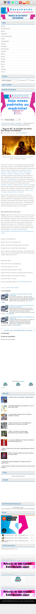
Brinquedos (4, 33)
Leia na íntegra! (10, 313)
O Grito (21, 172)
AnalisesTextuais (5, 28)
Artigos (3, 31)
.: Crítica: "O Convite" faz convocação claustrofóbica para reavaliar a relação (18, 432)
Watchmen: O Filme (6, 184)
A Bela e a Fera (29, 190)
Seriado (3, 61)
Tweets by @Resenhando (18, 476)
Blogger (22, 381)
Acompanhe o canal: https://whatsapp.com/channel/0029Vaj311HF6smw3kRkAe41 (18, 508)
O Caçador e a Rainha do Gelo (9, 192)
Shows (3, 64)
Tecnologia (18, 123)
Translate (31, 80)
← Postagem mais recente (9, 330)
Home (3, 123)
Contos (3, 38)
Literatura (3, 51)
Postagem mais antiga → (27, 330)
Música (3, 54)
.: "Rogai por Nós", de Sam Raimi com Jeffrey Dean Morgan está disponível (16, 129)
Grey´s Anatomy (24, 184)
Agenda (3, 26)
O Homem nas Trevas (19, 173)
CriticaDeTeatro (5, 41)
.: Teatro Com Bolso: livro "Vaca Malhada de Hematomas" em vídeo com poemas (19, 423)
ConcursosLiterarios (6, 36)
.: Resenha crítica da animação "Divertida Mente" (21, 397)
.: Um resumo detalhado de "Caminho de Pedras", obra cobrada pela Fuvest (21, 440)
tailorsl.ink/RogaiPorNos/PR (24, 281)
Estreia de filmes (10, 123)
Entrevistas (4, 46)
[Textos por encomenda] (18, 18)
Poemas (3, 59)
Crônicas (3, 44)
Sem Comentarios (22, 133)
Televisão (3, 69)
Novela (3, 56)
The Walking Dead (12, 179)
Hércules (21, 192)
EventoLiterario (5, 49)
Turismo (3, 72)
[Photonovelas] (18, 385)
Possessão (10, 173)
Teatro (2, 66)
